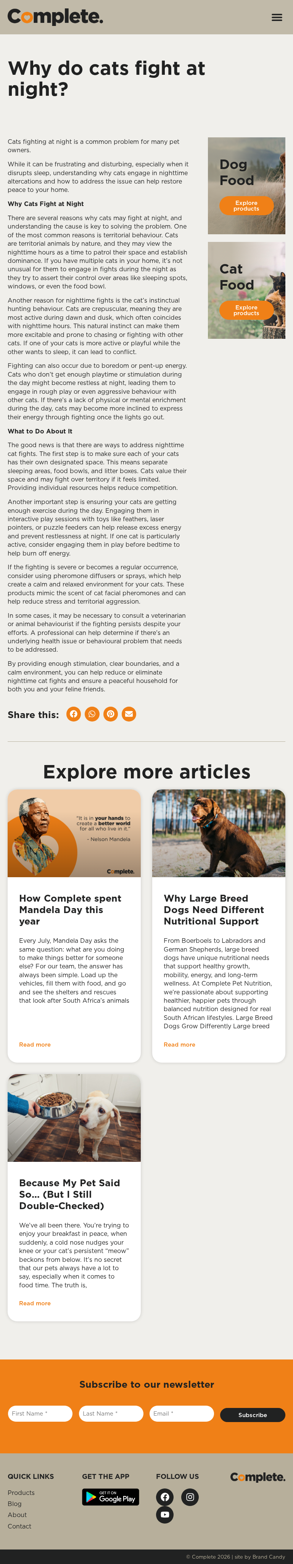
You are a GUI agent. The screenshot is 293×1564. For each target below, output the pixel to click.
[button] (276, 17)
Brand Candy (269, 1556)
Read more (35, 1044)
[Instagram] (190, 1497)
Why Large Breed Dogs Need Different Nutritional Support (214, 909)
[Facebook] (165, 1497)
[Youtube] (165, 1515)
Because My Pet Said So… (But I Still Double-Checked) (69, 1194)
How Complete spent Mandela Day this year (70, 909)
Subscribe (252, 1415)
